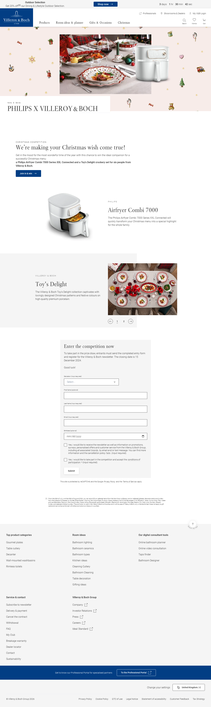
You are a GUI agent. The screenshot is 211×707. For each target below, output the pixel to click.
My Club (10, 634)
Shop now (103, 4)
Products (44, 22)
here (108, 453)
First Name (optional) (71, 390)
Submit (71, 471)
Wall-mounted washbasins (20, 560)
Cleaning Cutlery (81, 566)
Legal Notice (132, 699)
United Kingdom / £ (191, 687)
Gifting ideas (79, 584)
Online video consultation (152, 548)
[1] (19, 5)
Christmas (124, 22)
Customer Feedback (179, 699)
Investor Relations (82, 610)
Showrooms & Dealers (174, 13)
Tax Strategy (199, 699)
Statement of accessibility (154, 699)
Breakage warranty (16, 640)
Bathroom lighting (82, 542)
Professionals (149, 13)
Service (18, 103)
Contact (10, 652)
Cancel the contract (16, 616)
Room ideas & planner (69, 22)
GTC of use (117, 699)
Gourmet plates (14, 542)
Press (75, 616)
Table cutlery (13, 548)
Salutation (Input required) (73, 376)
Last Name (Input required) (73, 403)
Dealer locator (13, 646)
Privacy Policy (109, 482)
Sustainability (13, 658)
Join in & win (26, 173)
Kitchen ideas (79, 560)
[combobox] (67, 381)
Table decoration (81, 578)
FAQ (8, 628)
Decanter (11, 554)
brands (94, 450)
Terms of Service (130, 482)
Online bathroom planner (152, 542)
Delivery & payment (16, 610)
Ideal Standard (80, 628)
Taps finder (145, 554)
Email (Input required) (71, 417)
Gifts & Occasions (100, 22)
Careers (76, 622)
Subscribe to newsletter (18, 604)
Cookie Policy (102, 699)
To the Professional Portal (134, 672)
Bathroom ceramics (83, 548)
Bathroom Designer (149, 560)
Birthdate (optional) (70, 431)
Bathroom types (81, 554)
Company (77, 604)
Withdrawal (12, 622)
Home (9, 103)
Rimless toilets (14, 566)
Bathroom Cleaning (82, 572)
